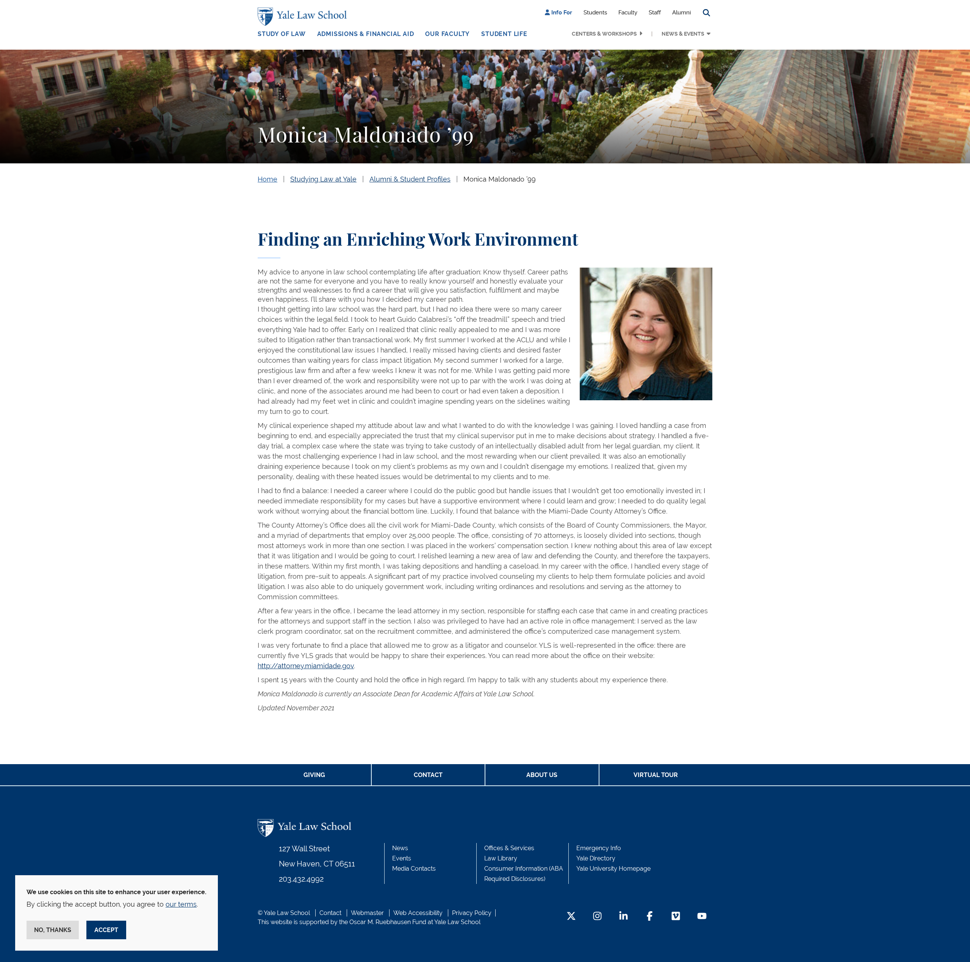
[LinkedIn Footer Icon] (623, 916)
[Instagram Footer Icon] (597, 916)
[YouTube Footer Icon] (702, 916)
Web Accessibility (418, 913)
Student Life (504, 34)
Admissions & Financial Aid (365, 34)
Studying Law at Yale (323, 179)
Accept (106, 930)
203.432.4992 (301, 879)
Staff (655, 12)
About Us (541, 775)
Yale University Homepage (613, 868)
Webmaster (367, 913)
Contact (428, 775)
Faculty (627, 12)
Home (267, 179)
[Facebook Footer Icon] (649, 916)
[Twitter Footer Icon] (571, 916)
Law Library (500, 858)
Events (401, 858)
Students (595, 12)
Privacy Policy (471, 913)
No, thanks (52, 930)
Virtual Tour (656, 775)
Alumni (681, 12)
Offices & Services (509, 848)
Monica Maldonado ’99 (499, 179)
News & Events (683, 34)
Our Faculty (447, 34)
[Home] (304, 17)
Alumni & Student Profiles (410, 179)
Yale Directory (595, 858)
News (400, 848)
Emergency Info (598, 848)
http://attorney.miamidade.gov (306, 666)
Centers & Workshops (604, 34)
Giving (314, 775)
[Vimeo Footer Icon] (676, 916)
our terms (181, 904)
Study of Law (282, 34)
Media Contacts (414, 868)
